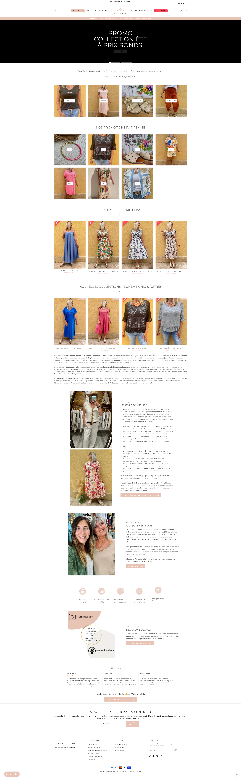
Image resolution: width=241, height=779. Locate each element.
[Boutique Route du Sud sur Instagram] (150, 756)
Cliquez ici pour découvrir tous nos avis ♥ (120, 699)
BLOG (150, 11)
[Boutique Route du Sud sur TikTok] (161, 756)
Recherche (91, 759)
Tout (120, 214)
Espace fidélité (119, 747)
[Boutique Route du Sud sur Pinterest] (157, 756)
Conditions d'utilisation (95, 756)
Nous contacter (93, 744)
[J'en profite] (175, 750)
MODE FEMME (104, 11)
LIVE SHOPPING (161, 11)
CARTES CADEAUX (138, 11)
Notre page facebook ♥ (140, 643)
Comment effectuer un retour (97, 750)
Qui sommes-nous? (94, 747)
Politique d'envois (93, 753)
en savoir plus (135, 566)
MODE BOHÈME (78, 11)
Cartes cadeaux (120, 750)
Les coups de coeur (121, 744)
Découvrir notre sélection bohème (140, 495)
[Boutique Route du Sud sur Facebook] (153, 756)
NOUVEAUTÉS (91, 11)
